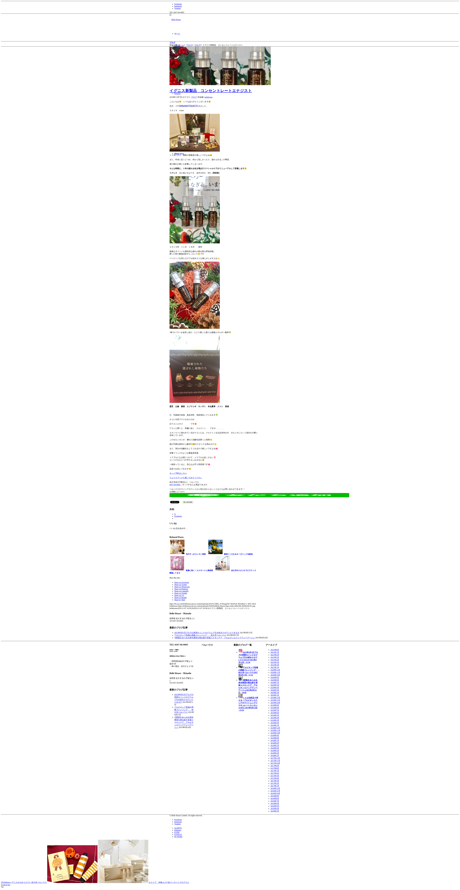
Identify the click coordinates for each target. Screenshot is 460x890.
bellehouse (208, 97)
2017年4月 (274, 778)
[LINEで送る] (188, 502)
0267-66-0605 (175, 485)
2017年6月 (274, 773)
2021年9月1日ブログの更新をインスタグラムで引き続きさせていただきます (206, 633)
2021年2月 (274, 665)
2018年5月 (274, 746)
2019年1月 (274, 725)
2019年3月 (274, 720)
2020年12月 (275, 670)
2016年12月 (275, 788)
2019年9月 (274, 705)
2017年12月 (275, 758)
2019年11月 (275, 700)
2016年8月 (274, 798)
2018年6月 (274, 743)
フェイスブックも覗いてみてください (186, 478)
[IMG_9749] (220, 84)
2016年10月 (275, 793)
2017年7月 (274, 771)
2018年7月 (274, 741)
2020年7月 (274, 683)
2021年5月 (274, 657)
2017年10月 (275, 763)
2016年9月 (274, 796)
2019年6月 (274, 713)
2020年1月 (274, 695)
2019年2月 (274, 723)
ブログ (172, 43)
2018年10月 (275, 733)
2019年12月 (275, 698)
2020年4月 (274, 688)
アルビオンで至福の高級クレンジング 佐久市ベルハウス (200, 635)
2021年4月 (274, 660)
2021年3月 (274, 662)
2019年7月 (274, 710)
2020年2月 (274, 693)
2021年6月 (274, 655)
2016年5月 (274, 806)
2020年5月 (274, 685)
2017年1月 (274, 786)
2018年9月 (274, 735)
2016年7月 (274, 801)
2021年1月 (274, 667)
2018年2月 (274, 753)
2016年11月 (275, 791)
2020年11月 (275, 672)
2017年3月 (274, 781)
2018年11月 (275, 730)
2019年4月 (274, 718)
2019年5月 (274, 715)
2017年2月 (274, 783)
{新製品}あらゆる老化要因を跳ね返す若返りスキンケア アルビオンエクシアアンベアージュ (214, 638)
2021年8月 (274, 650)
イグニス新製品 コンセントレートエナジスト (211, 90)
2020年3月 (274, 690)
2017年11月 (275, 761)
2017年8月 (274, 768)
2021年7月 (274, 652)
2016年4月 (274, 809)
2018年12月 (275, 728)
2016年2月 (274, 811)
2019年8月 (274, 708)
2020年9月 (274, 678)
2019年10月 (275, 703)
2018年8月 (274, 738)
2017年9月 (274, 766)
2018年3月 (274, 751)
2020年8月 (274, 680)
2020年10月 (275, 675)
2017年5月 (274, 776)
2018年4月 (274, 748)
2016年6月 (274, 804)
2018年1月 (274, 756)
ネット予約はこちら (178, 473)
